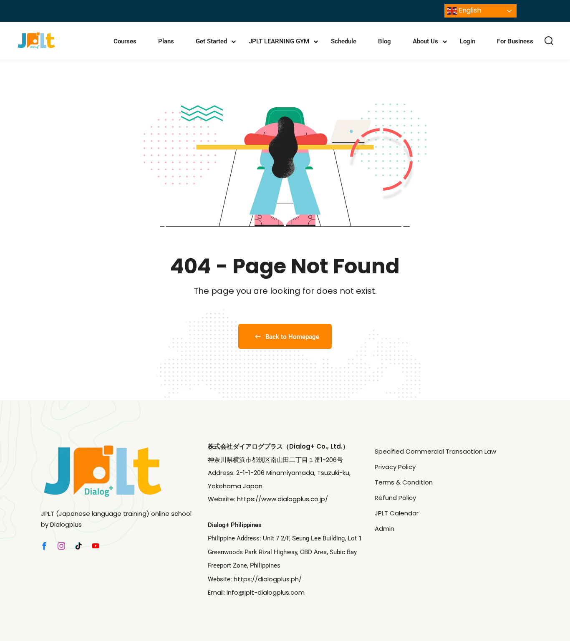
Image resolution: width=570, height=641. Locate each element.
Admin (384, 528)
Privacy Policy (395, 466)
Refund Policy (395, 497)
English (469, 10)
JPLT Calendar (397, 513)
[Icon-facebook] (44, 545)
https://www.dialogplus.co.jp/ (282, 499)
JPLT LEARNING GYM (279, 41)
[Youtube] (95, 545)
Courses (124, 41)
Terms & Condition (404, 482)
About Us (425, 41)
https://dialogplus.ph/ (268, 579)
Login (467, 41)
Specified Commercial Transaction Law (435, 451)
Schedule (343, 41)
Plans (166, 41)
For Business (515, 41)
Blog (384, 41)
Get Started (211, 41)
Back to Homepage (292, 337)
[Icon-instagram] (61, 545)
